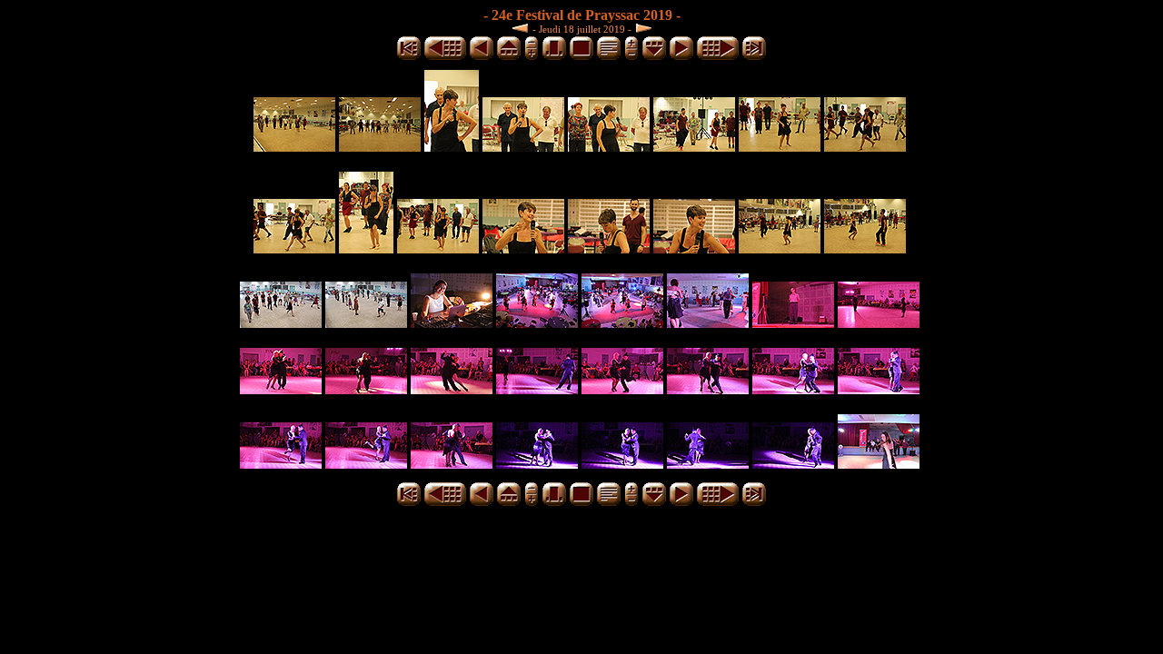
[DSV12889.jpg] (865, 248)
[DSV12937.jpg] (622, 323)
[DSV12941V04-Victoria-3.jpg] (622, 463)
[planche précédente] (445, 56)
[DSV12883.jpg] (779, 248)
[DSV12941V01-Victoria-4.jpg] (366, 389)
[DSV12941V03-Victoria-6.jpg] (451, 463)
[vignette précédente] (481, 56)
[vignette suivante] (681, 56)
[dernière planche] (754, 56)
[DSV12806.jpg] (294, 248)
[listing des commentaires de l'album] (608, 56)
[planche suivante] (718, 56)
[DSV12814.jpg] (366, 248)
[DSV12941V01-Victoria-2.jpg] (878, 323)
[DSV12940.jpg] (708, 323)
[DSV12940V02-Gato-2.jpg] (366, 323)
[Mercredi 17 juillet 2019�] (522, 27)
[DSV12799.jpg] (865, 146)
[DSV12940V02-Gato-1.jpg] (281, 323)
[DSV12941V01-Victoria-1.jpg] (793, 323)
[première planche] (408, 56)
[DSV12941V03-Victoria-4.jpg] (281, 463)
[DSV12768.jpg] (451, 146)
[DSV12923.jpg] (451, 323)
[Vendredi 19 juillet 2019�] (641, 27)
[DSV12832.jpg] (438, 248)
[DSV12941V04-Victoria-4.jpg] (708, 463)
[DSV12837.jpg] (523, 248)
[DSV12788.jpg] (779, 146)
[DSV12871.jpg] (694, 248)
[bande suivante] (654, 56)
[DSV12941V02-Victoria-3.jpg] (622, 389)
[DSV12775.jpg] (523, 146)
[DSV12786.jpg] (694, 146)
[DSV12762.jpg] (294, 146)
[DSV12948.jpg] (878, 463)
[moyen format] (554, 56)
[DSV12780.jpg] (609, 146)
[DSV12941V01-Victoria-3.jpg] (281, 389)
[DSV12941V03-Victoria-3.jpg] (878, 389)
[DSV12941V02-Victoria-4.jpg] (708, 389)
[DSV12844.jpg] (609, 248)
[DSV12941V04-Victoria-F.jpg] (793, 463)
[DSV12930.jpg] (537, 323)
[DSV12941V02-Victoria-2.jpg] (537, 389)
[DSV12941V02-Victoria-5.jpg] (793, 389)
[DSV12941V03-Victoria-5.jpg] (366, 463)
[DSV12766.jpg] (380, 146)
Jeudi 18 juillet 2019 (582, 29)
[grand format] (581, 56)
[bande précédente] (508, 56)
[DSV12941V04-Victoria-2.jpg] (537, 463)
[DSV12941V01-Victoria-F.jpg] (451, 389)
